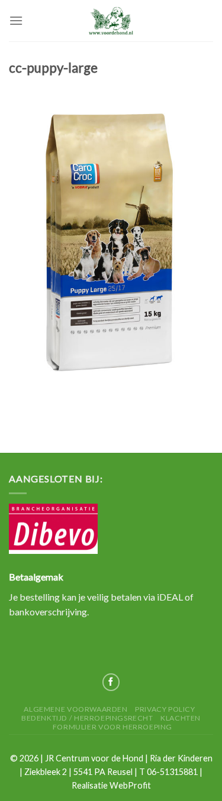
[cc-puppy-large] (111, 248)
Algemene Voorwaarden (75, 709)
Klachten (180, 718)
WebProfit (130, 785)
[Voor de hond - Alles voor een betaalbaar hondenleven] (111, 20)
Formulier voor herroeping (112, 726)
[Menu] (16, 20)
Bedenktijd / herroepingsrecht (87, 718)
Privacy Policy (165, 709)
